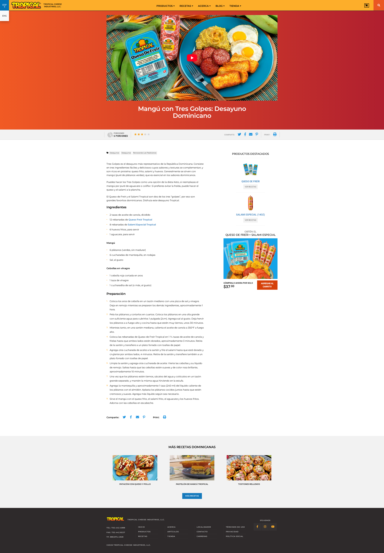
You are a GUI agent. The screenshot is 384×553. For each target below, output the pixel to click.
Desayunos (114, 153)
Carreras (202, 536)
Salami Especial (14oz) (250, 214)
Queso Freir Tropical (140, 219)
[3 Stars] (142, 134)
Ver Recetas (250, 187)
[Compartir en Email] (250, 134)
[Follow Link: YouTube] (273, 527)
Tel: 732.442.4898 (115, 528)
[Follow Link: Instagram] (265, 527)
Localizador (204, 527)
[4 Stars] (145, 134)
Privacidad (232, 532)
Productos (164, 6)
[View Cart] (366, 5)
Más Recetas (192, 496)
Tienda (235, 6)
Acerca (203, 6)
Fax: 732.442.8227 (115, 532)
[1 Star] (135, 134)
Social (234, 536)
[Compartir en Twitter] (239, 134)
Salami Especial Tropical (142, 224)
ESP (4, 4)
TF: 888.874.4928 (114, 537)
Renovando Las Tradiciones (144, 153)
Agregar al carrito (267, 285)
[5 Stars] (148, 134)
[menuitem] (165, 5)
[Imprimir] (275, 134)
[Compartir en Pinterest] (256, 134)
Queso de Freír (251, 181)
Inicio (141, 527)
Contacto (202, 532)
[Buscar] (379, 5)
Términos (235, 527)
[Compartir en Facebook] (245, 134)
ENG (4, 15)
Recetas (186, 6)
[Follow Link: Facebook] (257, 527)
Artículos (173, 532)
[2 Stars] (138, 134)
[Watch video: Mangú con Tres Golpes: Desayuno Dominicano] (192, 57)
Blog (219, 6)
